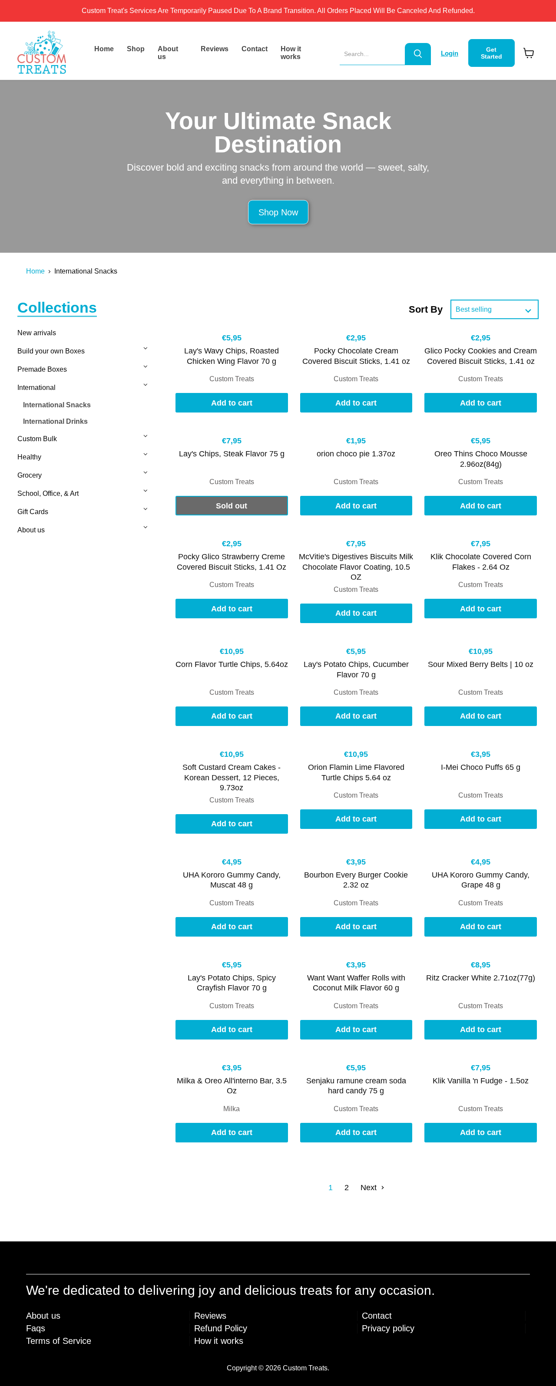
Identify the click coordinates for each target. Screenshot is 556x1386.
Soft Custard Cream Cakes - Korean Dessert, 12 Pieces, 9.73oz (231, 777)
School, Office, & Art (48, 493)
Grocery (29, 475)
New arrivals (36, 333)
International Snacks (57, 405)
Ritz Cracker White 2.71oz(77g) (480, 978)
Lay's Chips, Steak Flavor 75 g (232, 453)
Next (370, 1187)
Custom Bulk (37, 438)
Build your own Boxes (51, 351)
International (36, 387)
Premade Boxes (42, 369)
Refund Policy (220, 1328)
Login (449, 53)
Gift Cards (32, 511)
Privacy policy (388, 1328)
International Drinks (55, 421)
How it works (291, 52)
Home (104, 49)
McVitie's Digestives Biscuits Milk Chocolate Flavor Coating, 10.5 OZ (356, 566)
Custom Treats (231, 379)
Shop (136, 49)
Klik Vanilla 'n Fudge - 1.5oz (481, 1080)
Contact (255, 49)
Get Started (491, 53)
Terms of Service (58, 1341)
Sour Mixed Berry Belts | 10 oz (480, 664)
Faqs (35, 1328)
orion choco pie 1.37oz (356, 453)
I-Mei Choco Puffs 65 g (480, 767)
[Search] (418, 54)
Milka (231, 1108)
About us (168, 52)
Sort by (426, 309)
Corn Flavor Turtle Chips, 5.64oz (231, 664)
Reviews (214, 49)
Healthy (29, 457)
